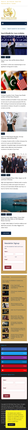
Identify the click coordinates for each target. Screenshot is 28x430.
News (3, 57)
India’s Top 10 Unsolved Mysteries (18, 309)
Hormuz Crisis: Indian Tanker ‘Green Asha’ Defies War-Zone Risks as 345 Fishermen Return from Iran (13, 219)
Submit (8, 267)
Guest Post (18, 1)
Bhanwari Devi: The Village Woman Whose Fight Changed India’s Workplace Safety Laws (17, 317)
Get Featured (10, 1)
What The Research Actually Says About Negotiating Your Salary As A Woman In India (18, 330)
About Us (3, 1)
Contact (13, 3)
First (5, 256)
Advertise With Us (5, 3)
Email (6, 259)
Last (16, 256)
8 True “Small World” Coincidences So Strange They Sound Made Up (17, 286)
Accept (11, 424)
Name (6, 251)
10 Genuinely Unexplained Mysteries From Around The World (17, 323)
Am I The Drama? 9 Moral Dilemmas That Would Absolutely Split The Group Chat (18, 299)
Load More (6, 233)
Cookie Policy (15, 421)
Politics (8, 57)
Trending (9, 214)
